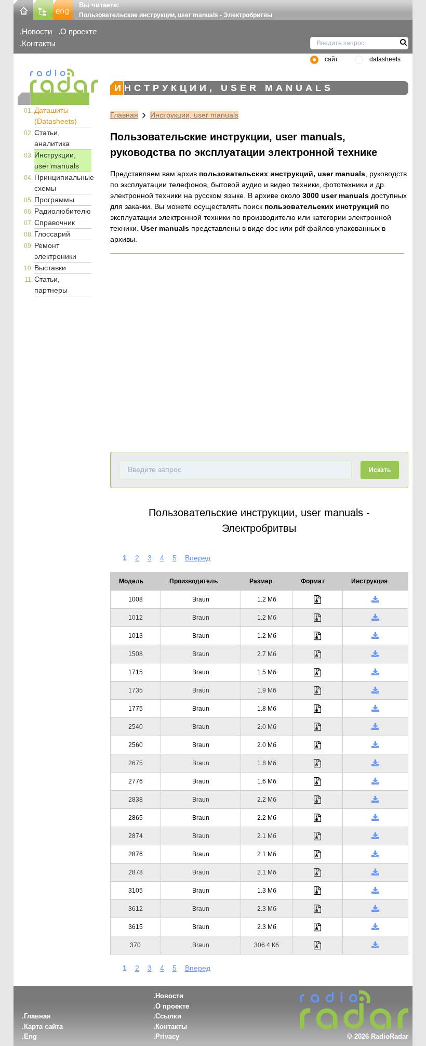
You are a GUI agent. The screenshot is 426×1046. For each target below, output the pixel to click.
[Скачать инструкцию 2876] (375, 854)
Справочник (54, 222)
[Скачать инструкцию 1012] (375, 617)
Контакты (39, 43)
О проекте (78, 31)
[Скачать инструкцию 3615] (375, 927)
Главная (124, 115)
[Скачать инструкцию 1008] (375, 599)
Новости (37, 31)
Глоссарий (52, 234)
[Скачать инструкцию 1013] (375, 635)
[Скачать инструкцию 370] (375, 945)
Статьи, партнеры (51, 284)
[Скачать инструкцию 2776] (375, 781)
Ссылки (168, 1016)
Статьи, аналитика (52, 138)
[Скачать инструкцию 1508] (375, 654)
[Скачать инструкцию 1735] (375, 690)
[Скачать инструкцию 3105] (375, 890)
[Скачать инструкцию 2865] (375, 817)
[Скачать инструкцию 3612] (375, 908)
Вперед (197, 558)
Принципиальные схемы (62, 182)
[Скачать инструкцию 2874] (375, 836)
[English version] (63, 9)
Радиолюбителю (62, 211)
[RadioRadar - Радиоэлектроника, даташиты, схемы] (53, 81)
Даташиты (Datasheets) (55, 115)
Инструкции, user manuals (56, 160)
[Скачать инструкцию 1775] (375, 708)
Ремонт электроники (55, 250)
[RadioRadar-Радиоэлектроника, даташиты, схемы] (23, 9)
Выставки (50, 268)
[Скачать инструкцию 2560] (375, 745)
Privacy (167, 1036)
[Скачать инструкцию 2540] (375, 726)
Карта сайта (43, 1026)
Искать (380, 470)
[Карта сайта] (43, 9)
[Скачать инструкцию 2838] (375, 799)
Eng (30, 1036)
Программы (54, 199)
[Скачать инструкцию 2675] (375, 763)
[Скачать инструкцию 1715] (375, 672)
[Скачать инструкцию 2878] (375, 872)
